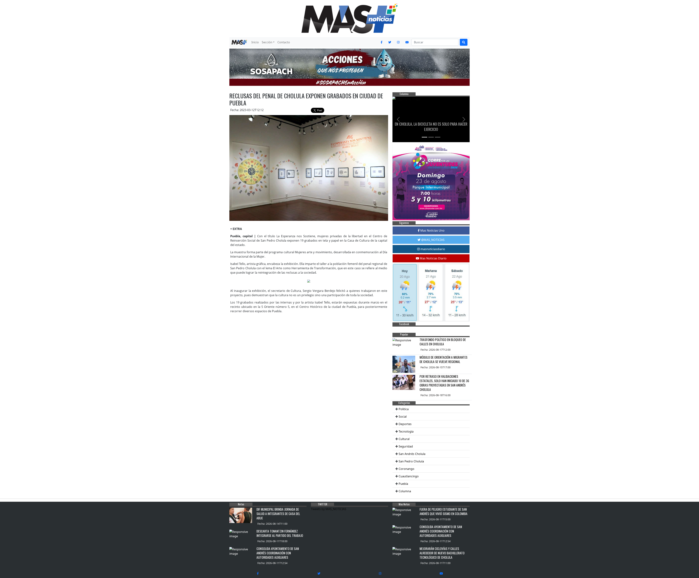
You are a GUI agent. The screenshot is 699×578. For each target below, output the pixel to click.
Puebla (403, 484)
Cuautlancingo (409, 476)
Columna (405, 491)
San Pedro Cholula (411, 461)
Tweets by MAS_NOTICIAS (328, 509)
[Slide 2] (431, 137)
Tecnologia (406, 431)
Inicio (255, 42)
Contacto (283, 42)
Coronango (406, 469)
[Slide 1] (424, 137)
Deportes (405, 424)
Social (403, 417)
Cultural (404, 439)
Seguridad (406, 446)
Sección (267, 42)
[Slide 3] (437, 137)
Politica (404, 409)
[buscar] (463, 42)
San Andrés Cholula (412, 454)
